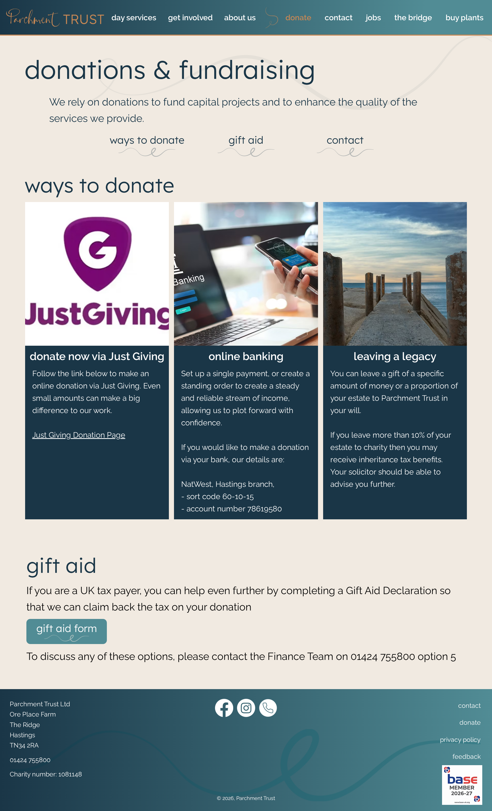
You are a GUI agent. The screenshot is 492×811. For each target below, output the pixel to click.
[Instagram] (246, 708)
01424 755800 (383, 656)
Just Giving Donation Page (78, 434)
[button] (136, 18)
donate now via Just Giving (97, 356)
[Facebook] (224, 708)
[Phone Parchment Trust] (268, 708)
